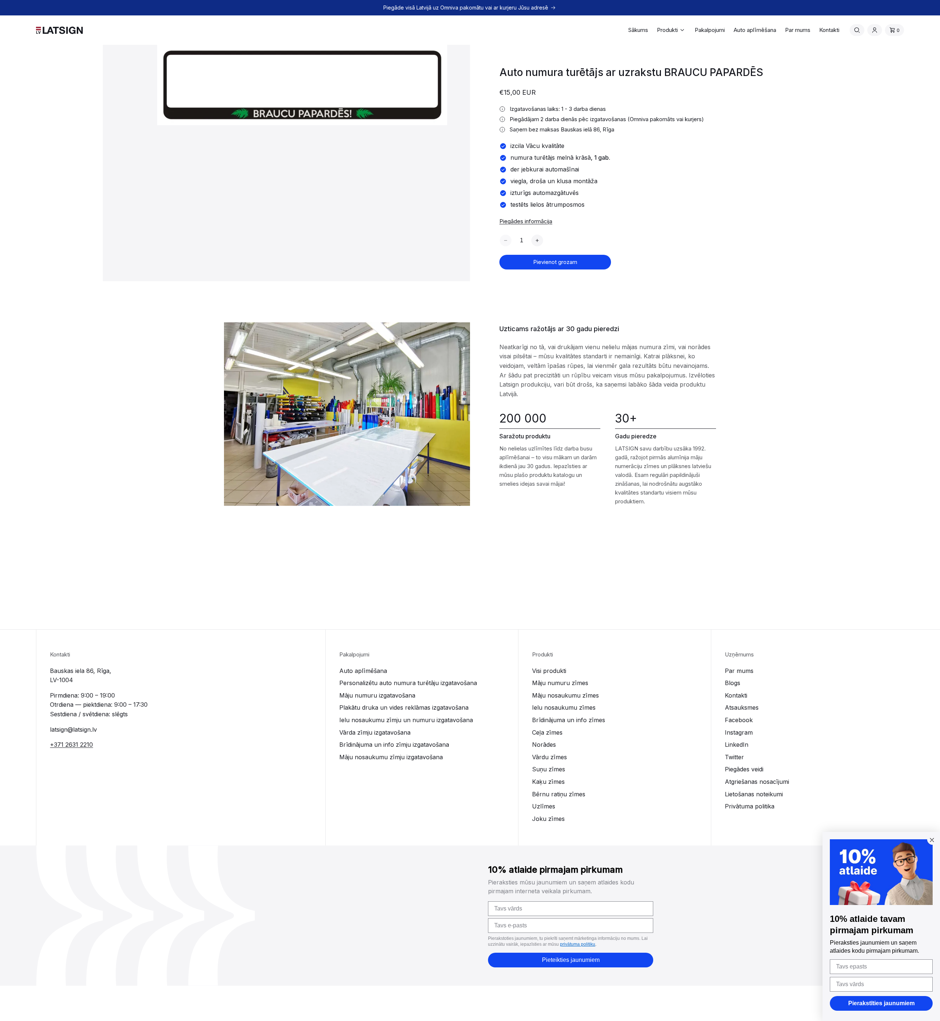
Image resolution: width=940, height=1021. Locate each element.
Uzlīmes (543, 806)
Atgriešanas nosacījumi (757, 781)
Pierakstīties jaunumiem (881, 1003)
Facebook (739, 720)
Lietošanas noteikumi (754, 794)
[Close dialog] (932, 840)
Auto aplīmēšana (363, 670)
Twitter (734, 757)
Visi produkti (549, 670)
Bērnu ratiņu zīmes (558, 794)
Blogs (732, 683)
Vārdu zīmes (549, 757)
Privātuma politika (749, 806)
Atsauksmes (742, 707)
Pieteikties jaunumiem (571, 960)
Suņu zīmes (548, 769)
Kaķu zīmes (548, 781)
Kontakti (736, 695)
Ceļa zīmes (547, 732)
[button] (671, 30)
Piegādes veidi (744, 769)
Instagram (739, 732)
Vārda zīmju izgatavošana (375, 732)
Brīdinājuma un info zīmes (568, 720)
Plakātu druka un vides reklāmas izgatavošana (404, 707)
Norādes (544, 744)
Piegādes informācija (525, 221)
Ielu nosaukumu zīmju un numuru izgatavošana (406, 720)
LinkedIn (736, 744)
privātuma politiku (577, 944)
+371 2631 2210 (71, 744)
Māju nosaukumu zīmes (565, 695)
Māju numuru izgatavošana (377, 695)
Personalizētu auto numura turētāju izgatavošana (408, 683)
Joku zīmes (548, 818)
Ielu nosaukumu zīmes (564, 707)
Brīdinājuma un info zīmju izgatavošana (394, 744)
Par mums (739, 670)
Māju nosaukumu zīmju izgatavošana (391, 757)
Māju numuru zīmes (560, 683)
